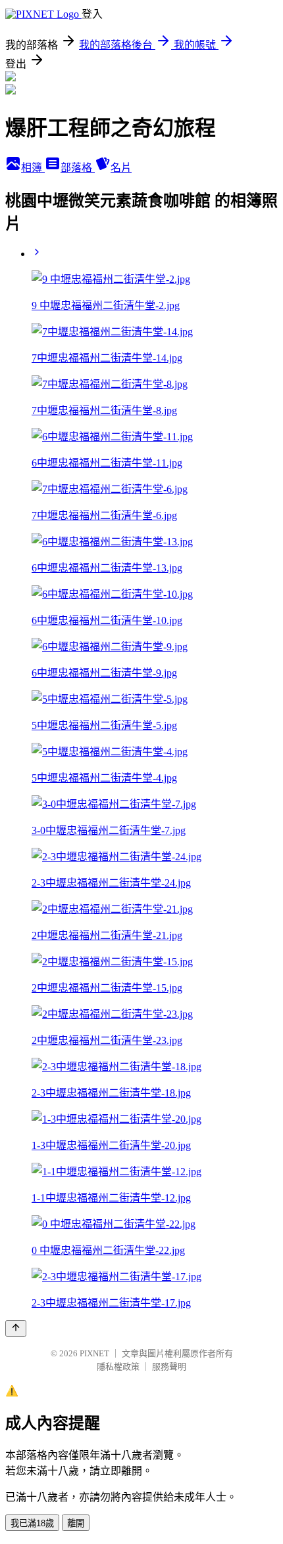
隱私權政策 (118, 1366)
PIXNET (94, 1353)
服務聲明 (169, 1366)
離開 (75, 1523)
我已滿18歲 (32, 1523)
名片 (121, 167)
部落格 (78, 167)
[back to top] (15, 1328)
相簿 (33, 167)
